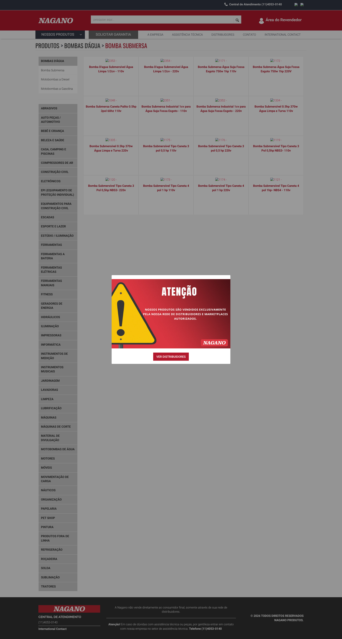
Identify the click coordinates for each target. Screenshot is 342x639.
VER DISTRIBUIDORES (171, 357)
